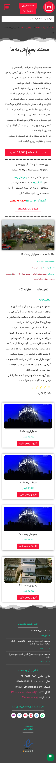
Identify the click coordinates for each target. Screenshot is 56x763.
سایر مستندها (42, 27)
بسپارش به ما (27, 27)
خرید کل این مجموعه (28, 209)
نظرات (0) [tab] (25, 290)
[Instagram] (30, 715)
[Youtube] (25, 715)
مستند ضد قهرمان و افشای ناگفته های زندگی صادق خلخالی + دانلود (30, 643)
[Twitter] (19, 715)
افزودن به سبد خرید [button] (28, 443)
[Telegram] (36, 715)
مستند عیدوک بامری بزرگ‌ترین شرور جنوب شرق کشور (29, 656)
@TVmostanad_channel (24, 692)
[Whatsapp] (42, 715)
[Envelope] (13, 715)
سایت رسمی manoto (40, 631)
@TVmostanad (30, 698)
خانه (52, 27)
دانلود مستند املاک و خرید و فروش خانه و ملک (29, 274)
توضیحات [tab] (42, 290)
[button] (7, 7)
